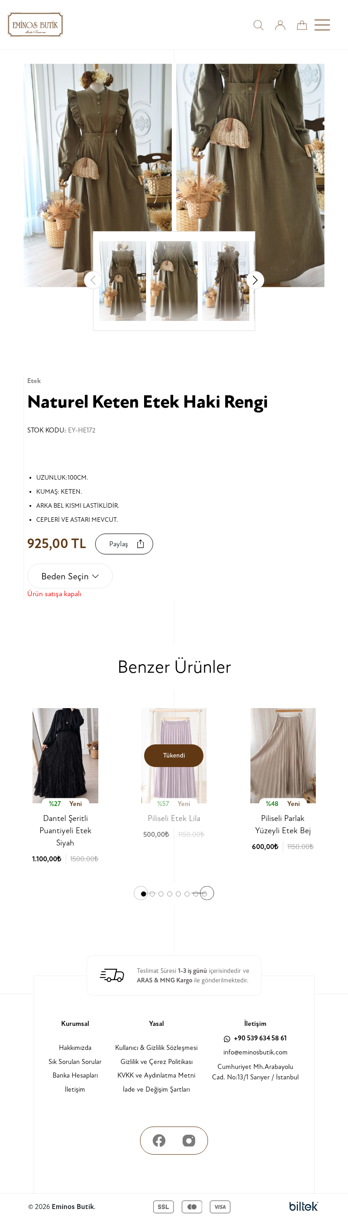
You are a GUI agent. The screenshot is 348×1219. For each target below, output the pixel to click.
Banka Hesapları (75, 1075)
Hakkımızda (75, 1048)
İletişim (75, 1089)
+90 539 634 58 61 (259, 1038)
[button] (255, 280)
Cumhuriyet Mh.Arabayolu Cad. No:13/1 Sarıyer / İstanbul (255, 1072)
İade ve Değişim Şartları (156, 1089)
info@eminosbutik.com (255, 1052)
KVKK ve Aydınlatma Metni (156, 1075)
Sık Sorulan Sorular (75, 1062)
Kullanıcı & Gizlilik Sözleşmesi (156, 1048)
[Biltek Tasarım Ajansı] (304, 1206)
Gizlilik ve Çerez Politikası (157, 1062)
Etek (34, 381)
